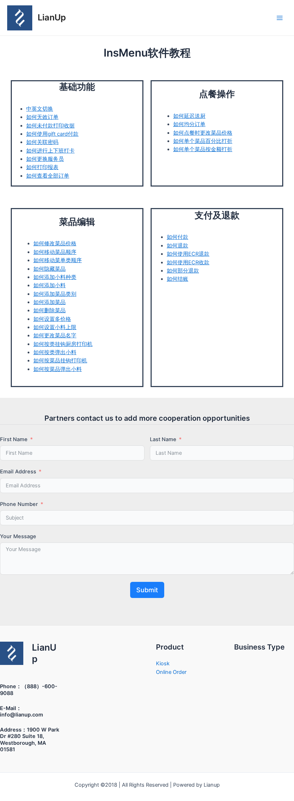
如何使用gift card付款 (52, 134)
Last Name (163, 439)
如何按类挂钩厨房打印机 (63, 344)
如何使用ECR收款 (188, 262)
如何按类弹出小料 (54, 352)
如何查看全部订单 (47, 176)
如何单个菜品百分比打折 (202, 141)
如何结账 (177, 279)
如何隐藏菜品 (49, 269)
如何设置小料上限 (54, 327)
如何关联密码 (42, 142)
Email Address (18, 471)
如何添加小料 (49, 285)
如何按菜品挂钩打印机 (60, 360)
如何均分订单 (189, 124)
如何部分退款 (183, 270)
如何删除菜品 (49, 310)
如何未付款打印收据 (50, 125)
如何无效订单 (42, 117)
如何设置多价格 (52, 319)
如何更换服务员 (45, 159)
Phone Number (19, 504)
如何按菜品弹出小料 (57, 369)
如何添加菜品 (49, 302)
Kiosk (163, 663)
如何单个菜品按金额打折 (202, 149)
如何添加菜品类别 (54, 294)
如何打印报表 (42, 167)
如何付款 (177, 237)
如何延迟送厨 (189, 116)
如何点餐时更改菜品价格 (202, 133)
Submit (147, 590)
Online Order (171, 672)
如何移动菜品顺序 (54, 252)
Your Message (18, 536)
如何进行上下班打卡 (50, 151)
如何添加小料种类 (54, 277)
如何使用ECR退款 (188, 254)
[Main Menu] (279, 17)
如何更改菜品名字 (54, 335)
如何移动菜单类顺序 (57, 260)
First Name (14, 439)
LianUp (52, 17)
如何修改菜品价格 (54, 243)
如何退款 (177, 245)
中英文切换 (39, 109)
